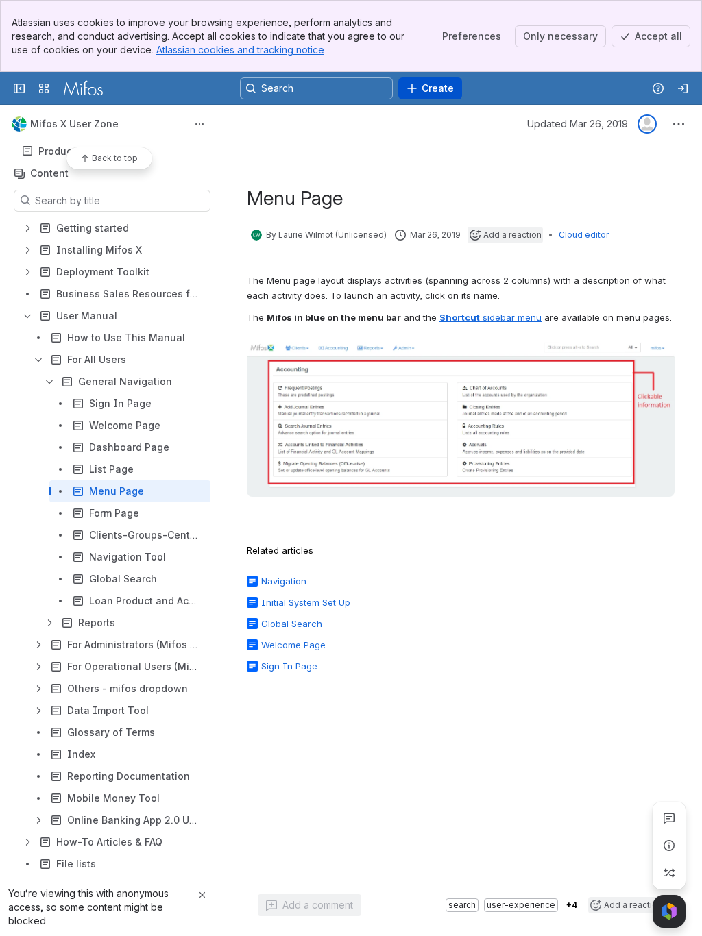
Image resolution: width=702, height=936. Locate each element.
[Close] (202, 895)
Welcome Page (293, 644)
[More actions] (199, 124)
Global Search (291, 623)
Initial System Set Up (305, 602)
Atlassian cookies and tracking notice (240, 50)
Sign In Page (289, 666)
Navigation (283, 581)
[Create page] (669, 873)
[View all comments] (669, 818)
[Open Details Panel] (669, 846)
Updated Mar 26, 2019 (577, 124)
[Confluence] (83, 88)
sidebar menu (490, 317)
